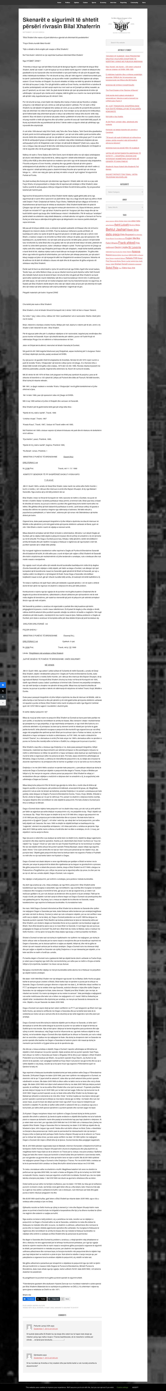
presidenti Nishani (119, 258)
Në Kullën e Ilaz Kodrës (114, 116)
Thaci (120, 268)
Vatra (124, 267)
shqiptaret (138, 264)
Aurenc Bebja (134, 225)
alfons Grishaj (119, 221)
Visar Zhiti (131, 267)
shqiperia (131, 264)
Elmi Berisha (138, 235)
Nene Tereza (110, 258)
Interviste (109, 252)
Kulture (42, 1305)
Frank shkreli (126, 242)
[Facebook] (3, 685)
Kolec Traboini (127, 252)
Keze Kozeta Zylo (117, 252)
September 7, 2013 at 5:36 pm (46, 1357)
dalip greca (113, 234)
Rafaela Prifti (131, 257)
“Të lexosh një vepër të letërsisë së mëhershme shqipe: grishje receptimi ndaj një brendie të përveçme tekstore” (123, 140)
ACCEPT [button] (135, 1387)
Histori (35, 1305)
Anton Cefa (127, 221)
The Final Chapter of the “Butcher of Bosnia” (122, 90)
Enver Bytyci (110, 238)
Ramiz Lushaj (125, 261)
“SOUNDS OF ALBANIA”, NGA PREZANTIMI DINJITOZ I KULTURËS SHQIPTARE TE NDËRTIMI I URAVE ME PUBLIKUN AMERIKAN (124, 59)
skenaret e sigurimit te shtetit (66, 1308)
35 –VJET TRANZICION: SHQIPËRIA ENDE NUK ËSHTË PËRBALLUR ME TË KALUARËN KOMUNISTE (123, 109)
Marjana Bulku (116, 255)
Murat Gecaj (125, 255)
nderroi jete (133, 255)
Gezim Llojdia (121, 247)
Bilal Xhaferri (38, 1308)
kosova (136, 251)
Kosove (109, 254)
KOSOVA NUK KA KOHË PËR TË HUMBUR (122, 148)
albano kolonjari (110, 221)
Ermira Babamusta (120, 238)
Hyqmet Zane (49, 1308)
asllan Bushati (110, 225)
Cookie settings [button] (122, 1387)
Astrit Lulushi (121, 224)
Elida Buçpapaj (127, 234)
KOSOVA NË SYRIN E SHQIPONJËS (120, 85)
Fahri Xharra (112, 242)
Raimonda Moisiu (115, 261)
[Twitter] (3, 691)
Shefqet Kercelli (121, 264)
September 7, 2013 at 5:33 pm (46, 1328)
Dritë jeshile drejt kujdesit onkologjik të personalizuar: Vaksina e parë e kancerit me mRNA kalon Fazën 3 (122, 98)
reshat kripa (134, 261)
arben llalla (135, 221)
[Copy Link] (3, 697)
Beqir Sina (133, 229)
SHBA (112, 264)
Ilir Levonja (134, 247)
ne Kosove (140, 255)
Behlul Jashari (116, 229)
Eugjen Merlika (132, 238)
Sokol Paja (112, 267)
